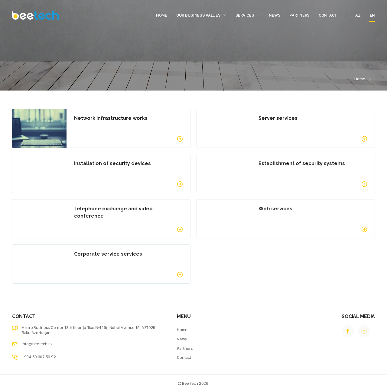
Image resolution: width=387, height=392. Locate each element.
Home (161, 15)
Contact (328, 15)
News (274, 15)
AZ (357, 15)
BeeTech (190, 383)
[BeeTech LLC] (35, 15)
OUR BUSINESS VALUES (198, 15)
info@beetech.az (37, 343)
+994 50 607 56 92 (39, 356)
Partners (299, 15)
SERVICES (245, 15)
